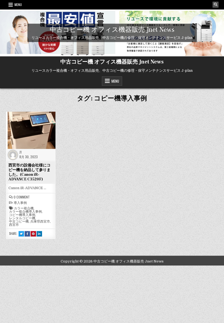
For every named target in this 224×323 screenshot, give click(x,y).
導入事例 (20, 202)
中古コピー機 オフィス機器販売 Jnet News (112, 29)
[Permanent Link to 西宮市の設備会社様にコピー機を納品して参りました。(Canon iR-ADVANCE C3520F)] (31, 130)
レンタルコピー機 (22, 218)
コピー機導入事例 (22, 214)
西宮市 (14, 224)
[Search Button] (216, 5)
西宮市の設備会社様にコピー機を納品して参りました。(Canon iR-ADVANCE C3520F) (29, 172)
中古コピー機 (19, 221)
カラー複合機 (24, 208)
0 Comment (22, 197)
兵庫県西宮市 (40, 221)
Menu (18, 4)
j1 (20, 152)
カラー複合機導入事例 (25, 211)
